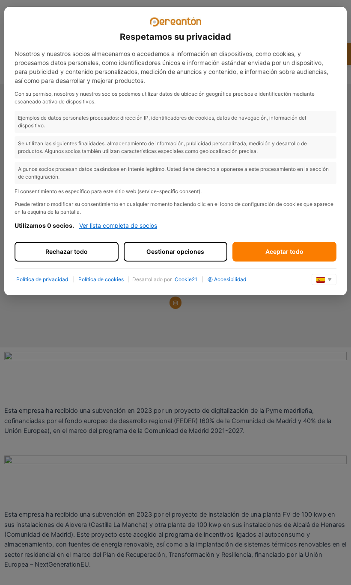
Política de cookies (101, 279)
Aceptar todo (284, 251)
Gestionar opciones (175, 251)
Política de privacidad (42, 279)
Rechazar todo (66, 251)
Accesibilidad (230, 279)
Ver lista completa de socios (118, 225)
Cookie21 (186, 279)
